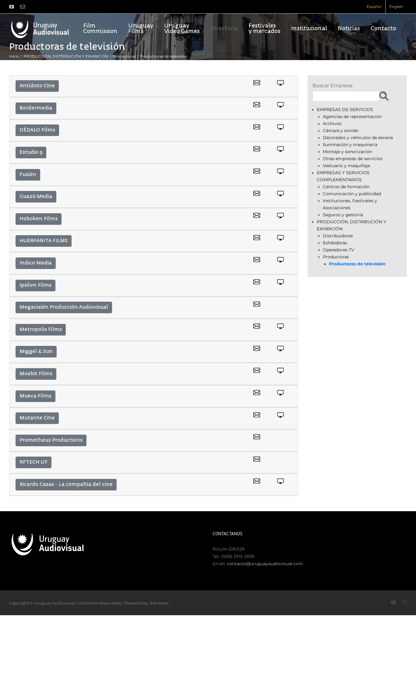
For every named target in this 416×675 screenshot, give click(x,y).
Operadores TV (338, 249)
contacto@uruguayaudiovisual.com (265, 563)
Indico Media (35, 263)
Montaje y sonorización (347, 151)
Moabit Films (35, 374)
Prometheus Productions (51, 440)
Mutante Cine (37, 418)
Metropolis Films (40, 329)
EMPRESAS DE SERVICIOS (345, 109)
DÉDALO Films (37, 130)
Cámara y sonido (340, 130)
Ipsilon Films (35, 285)
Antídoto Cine (37, 86)
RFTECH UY (33, 462)
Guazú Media (35, 196)
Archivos (332, 123)
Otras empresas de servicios (353, 158)
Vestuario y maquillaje (346, 165)
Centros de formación (346, 186)
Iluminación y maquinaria (350, 144)
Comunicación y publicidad (352, 193)
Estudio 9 (30, 152)
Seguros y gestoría (343, 214)
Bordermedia (35, 108)
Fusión (27, 174)
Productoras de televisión (357, 263)
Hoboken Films (38, 219)
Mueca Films (35, 396)
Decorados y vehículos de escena (358, 137)
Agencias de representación (352, 116)
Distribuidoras (338, 235)
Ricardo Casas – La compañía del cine (66, 484)
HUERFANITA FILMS (43, 241)
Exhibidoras (335, 242)
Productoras (336, 256)
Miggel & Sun (36, 351)
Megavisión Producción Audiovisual (63, 307)
